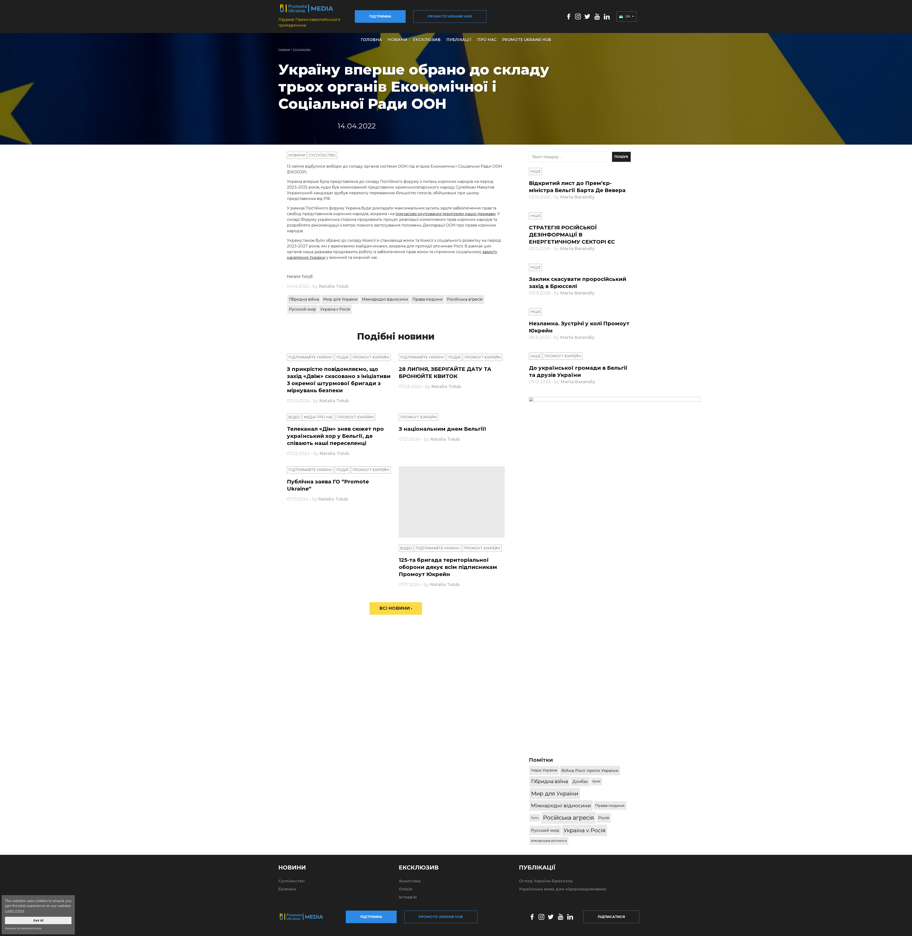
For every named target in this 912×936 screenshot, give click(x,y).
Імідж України (544, 770)
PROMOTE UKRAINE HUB (526, 40)
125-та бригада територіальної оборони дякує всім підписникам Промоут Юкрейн (448, 567)
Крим (596, 781)
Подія (342, 357)
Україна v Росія (335, 309)
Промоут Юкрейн (370, 357)
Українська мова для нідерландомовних (562, 889)
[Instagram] (578, 16)
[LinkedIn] (607, 16)
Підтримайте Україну (310, 357)
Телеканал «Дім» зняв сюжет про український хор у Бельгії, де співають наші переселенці (335, 436)
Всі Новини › (395, 608)
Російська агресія (465, 299)
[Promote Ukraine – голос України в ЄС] (305, 917)
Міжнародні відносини (385, 299)
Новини (397, 40)
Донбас (580, 781)
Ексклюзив (427, 40)
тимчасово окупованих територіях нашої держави (445, 214)
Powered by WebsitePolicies (23, 928)
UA (627, 16)
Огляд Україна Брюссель (546, 881)
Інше (535, 171)
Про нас (487, 40)
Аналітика (410, 881)
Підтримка (380, 16)
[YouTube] (597, 16)
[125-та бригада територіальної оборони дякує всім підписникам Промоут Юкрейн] (452, 502)
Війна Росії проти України (589, 770)
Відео (294, 417)
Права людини (428, 299)
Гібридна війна (304, 299)
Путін (535, 817)
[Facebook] (569, 16)
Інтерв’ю (408, 897)
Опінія (405, 889)
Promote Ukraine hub (450, 16)
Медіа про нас (318, 417)
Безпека (287, 889)
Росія (603, 817)
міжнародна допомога (549, 840)
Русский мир (302, 309)
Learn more (14, 911)
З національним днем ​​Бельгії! (442, 429)
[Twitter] (587, 16)
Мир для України (340, 299)
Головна (371, 40)
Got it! (38, 920)
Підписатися (611, 917)
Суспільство (302, 49)
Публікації (458, 40)
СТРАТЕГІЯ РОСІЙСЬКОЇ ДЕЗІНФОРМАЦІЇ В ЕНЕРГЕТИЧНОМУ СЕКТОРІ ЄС (572, 234)
